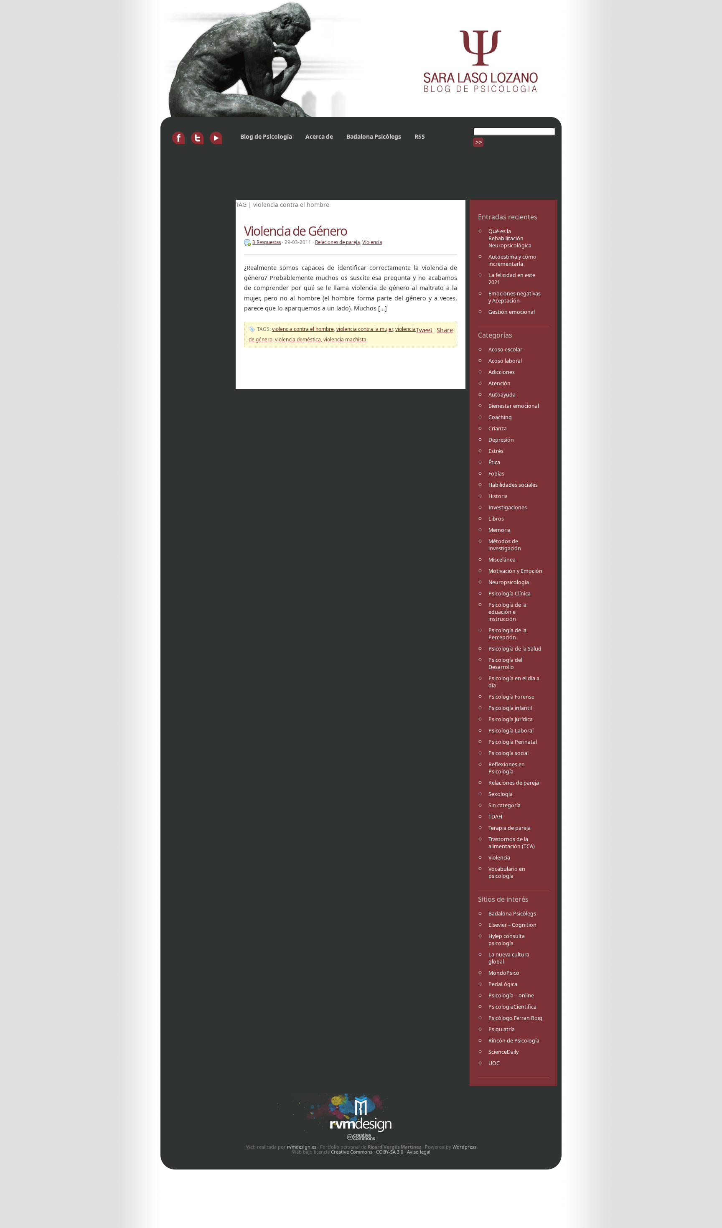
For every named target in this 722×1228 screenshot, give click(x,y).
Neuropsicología (508, 582)
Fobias (496, 473)
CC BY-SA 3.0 (389, 1152)
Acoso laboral (505, 360)
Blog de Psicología (266, 136)
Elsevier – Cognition (512, 924)
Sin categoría (504, 805)
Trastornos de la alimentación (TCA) (511, 843)
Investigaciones (507, 507)
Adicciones (501, 372)
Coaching (500, 417)
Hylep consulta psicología (506, 940)
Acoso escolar (505, 349)
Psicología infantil (510, 708)
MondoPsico (503, 972)
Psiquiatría (501, 1029)
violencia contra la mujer (364, 329)
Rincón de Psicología (513, 1040)
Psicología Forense (511, 696)
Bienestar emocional (513, 405)
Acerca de (319, 136)
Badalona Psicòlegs (373, 136)
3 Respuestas (266, 242)
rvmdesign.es (301, 1147)
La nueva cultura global (508, 958)
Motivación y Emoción (515, 571)
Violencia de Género (295, 230)
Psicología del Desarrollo (505, 663)
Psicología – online (511, 995)
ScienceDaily (503, 1051)
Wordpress (464, 1147)
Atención (499, 383)
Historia (498, 496)
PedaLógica (502, 984)
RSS (419, 136)
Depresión (501, 439)
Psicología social (508, 753)
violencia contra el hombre (303, 329)
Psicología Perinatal (512, 741)
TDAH (495, 816)
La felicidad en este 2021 (511, 279)
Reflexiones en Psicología (506, 768)
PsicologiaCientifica (512, 1006)
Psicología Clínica (509, 593)
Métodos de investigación (504, 545)
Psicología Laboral (511, 730)
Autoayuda (502, 394)
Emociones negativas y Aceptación (514, 297)
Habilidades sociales (513, 484)
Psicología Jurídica (510, 719)
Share (445, 330)
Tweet (424, 330)
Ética (494, 462)
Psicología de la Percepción (507, 634)
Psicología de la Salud (515, 648)
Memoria (499, 530)
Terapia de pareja (509, 827)
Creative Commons (351, 1152)
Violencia (499, 857)
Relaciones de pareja (513, 782)
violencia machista (344, 339)
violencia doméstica (298, 339)
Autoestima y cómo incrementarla (512, 260)
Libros (496, 518)
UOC (494, 1063)
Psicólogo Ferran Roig (515, 1018)
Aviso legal (418, 1152)
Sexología (500, 794)
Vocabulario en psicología (506, 872)
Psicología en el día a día (513, 682)
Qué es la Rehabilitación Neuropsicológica (509, 238)
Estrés (495, 451)
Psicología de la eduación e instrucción (507, 612)
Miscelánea (502, 559)
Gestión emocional (511, 311)
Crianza (497, 428)
